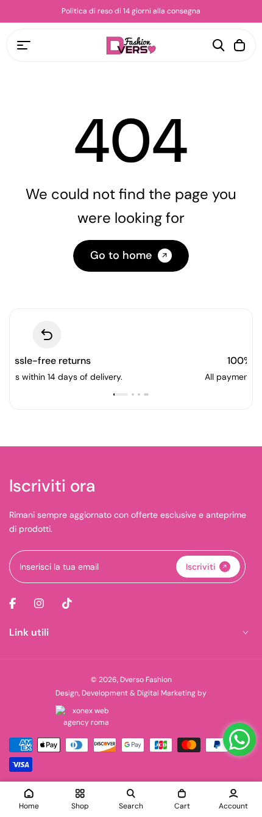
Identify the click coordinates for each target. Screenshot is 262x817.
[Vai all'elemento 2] (135, 394)
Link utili (29, 632)
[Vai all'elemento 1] (121, 394)
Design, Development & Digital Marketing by (131, 693)
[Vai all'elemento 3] (141, 394)
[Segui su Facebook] (12, 603)
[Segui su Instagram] (39, 603)
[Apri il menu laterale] (23, 45)
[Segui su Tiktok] (67, 603)
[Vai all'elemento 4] (147, 394)
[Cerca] (219, 45)
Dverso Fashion (146, 679)
